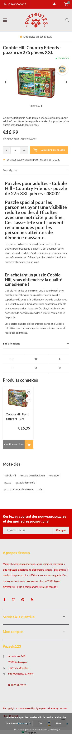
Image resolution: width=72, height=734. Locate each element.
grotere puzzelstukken (32, 475)
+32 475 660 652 (18, 667)
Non (58, 723)
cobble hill (10, 475)
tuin (40, 489)
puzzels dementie (25, 482)
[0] (66, 4)
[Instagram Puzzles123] (13, 599)
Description (10, 170)
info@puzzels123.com (20, 673)
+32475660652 (17, 4)
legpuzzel (54, 475)
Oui (40, 723)
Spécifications (11, 343)
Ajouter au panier (53, 150)
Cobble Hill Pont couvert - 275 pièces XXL (17, 416)
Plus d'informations (14, 444)
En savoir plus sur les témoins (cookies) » (37, 729)
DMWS (62, 708)
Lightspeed (40, 708)
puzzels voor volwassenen (19, 489)
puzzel (8, 482)
